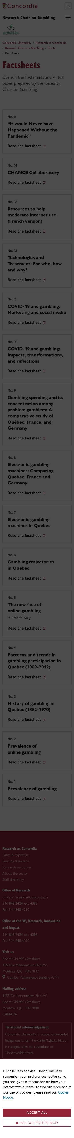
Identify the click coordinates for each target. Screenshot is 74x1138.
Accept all (37, 1113)
